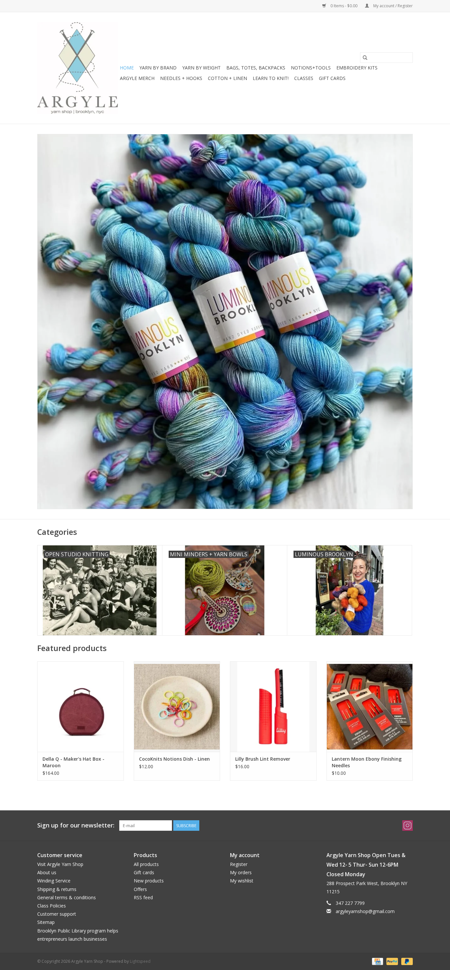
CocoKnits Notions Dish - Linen (174, 759)
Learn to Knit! (271, 78)
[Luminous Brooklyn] (225, 321)
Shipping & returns (56, 889)
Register (238, 864)
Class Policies (51, 906)
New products (149, 881)
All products (146, 864)
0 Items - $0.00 (343, 6)
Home (127, 68)
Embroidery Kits (357, 68)
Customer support (56, 914)
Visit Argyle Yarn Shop (60, 864)
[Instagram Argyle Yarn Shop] (407, 825)
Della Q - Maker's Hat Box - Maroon (73, 762)
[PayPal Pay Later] (406, 961)
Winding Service (53, 881)
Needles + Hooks (181, 78)
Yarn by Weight (201, 68)
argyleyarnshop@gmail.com (365, 911)
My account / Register (392, 6)
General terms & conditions (66, 897)
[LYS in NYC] (77, 68)
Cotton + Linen (227, 78)
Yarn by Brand (158, 68)
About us (46, 872)
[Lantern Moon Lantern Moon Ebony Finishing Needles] (369, 706)
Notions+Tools (311, 68)
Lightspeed (140, 961)
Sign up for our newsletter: (75, 825)
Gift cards (332, 78)
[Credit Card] (377, 961)
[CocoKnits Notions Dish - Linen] (177, 706)
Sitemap (46, 922)
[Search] (365, 57)
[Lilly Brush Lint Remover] (273, 706)
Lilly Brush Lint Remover (262, 759)
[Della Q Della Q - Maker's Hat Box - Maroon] (80, 706)
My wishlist (241, 881)
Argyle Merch (137, 78)
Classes (303, 78)
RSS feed (143, 897)
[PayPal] (391, 961)
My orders (241, 872)
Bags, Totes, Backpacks (255, 68)
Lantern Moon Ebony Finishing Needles (367, 762)
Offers (140, 889)
